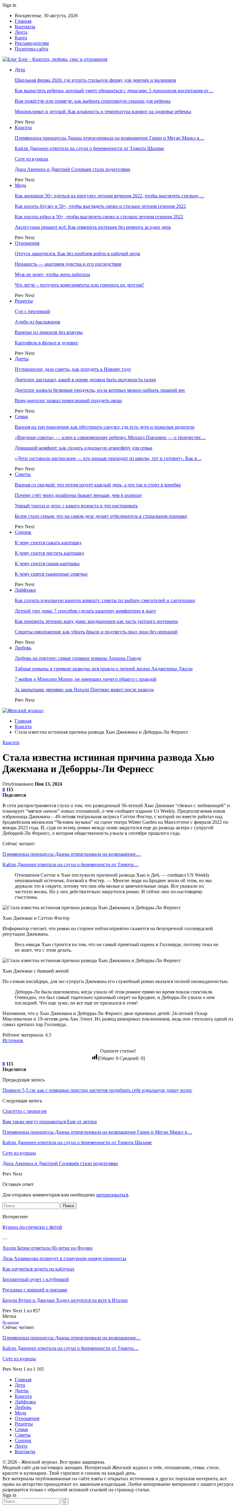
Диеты (22, 358)
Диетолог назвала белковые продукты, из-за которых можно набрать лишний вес (100, 390)
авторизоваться (112, 1194)
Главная (23, 21)
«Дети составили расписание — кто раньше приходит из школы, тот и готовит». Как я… (108, 458)
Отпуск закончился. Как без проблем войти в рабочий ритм (77, 253)
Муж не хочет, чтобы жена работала (52, 274)
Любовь (23, 647)
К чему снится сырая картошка (47, 563)
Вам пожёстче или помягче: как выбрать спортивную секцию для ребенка (93, 101)
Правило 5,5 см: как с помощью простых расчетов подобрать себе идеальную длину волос (97, 1090)
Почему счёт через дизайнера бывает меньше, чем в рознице (78, 495)
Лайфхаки (25, 590)
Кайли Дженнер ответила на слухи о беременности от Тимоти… (70, 864)
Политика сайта (31, 48)
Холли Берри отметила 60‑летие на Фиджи (47, 1248)
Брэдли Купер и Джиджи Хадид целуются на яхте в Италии (65, 1300)
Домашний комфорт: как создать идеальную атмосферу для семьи (83, 447)
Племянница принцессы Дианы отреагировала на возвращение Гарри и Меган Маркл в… (109, 138)
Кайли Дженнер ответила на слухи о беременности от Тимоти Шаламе (89, 148)
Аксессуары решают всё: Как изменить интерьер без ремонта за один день (93, 227)
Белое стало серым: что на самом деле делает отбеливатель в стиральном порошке (101, 516)
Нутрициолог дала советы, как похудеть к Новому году (73, 369)
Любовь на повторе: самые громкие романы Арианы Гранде (78, 658)
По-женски (10, 1322)
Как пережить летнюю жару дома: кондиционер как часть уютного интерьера (96, 621)
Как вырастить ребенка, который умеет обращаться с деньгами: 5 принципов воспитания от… (114, 90)
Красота (23, 127)
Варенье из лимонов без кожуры (49, 332)
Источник (12, 1040)
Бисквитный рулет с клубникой (35, 1279)
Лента (21, 32)
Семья (21, 416)
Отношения (27, 243)
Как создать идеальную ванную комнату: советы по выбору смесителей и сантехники (105, 600)
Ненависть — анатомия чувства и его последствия (68, 264)
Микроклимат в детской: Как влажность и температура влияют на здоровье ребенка (103, 111)
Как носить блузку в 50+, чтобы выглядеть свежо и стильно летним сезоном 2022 (100, 206)
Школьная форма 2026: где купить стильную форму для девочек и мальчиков (95, 80)
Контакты (25, 26)
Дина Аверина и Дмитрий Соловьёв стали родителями (72, 169)
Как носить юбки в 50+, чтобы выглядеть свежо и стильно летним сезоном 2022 (99, 216)
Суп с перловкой (32, 311)
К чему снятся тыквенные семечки (51, 574)
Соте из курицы (31, 158)
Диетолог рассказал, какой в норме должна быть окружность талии (85, 379)
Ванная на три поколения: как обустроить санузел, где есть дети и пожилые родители (105, 427)
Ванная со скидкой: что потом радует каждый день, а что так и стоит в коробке (98, 484)
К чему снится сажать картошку (48, 542)
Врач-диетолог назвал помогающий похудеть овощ (68, 400)
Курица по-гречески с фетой (32, 1227)
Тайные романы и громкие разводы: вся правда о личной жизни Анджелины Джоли (104, 668)
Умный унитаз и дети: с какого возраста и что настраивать (76, 505)
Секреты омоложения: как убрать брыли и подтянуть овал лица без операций (96, 631)
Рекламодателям (32, 43)
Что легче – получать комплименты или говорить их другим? (79, 285)
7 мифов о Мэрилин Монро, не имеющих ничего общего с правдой (85, 679)
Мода (20, 185)
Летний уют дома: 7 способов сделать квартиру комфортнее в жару (85, 610)
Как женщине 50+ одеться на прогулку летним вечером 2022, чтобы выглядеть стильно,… (109, 195)
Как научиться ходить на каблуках (38, 1268)
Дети (20, 69)
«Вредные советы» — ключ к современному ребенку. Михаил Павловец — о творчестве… (110, 437)
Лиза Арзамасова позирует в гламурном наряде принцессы (64, 1258)
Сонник (23, 532)
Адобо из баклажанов (37, 321)
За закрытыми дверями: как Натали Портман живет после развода (84, 689)
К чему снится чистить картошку (49, 553)
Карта (21, 37)
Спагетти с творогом (24, 1111)
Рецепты (24, 300)
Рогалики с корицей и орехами (34, 1289)
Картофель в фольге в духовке (46, 342)
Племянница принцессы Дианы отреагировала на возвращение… (71, 854)
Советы (23, 474)
